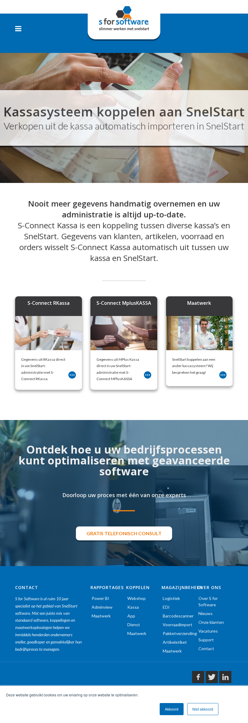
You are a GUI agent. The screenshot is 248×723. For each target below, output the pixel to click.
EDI (166, 607)
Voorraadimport (177, 624)
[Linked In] (225, 677)
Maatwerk (101, 615)
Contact (206, 648)
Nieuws (205, 613)
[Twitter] (212, 677)
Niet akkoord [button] (202, 709)
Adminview (102, 607)
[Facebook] (198, 677)
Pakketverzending (180, 633)
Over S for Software (208, 601)
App (131, 615)
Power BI (100, 598)
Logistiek (171, 598)
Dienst (133, 624)
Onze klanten (211, 622)
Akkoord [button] (171, 709)
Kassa (133, 607)
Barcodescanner (178, 615)
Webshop (136, 598)
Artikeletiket (175, 642)
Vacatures (208, 630)
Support (206, 639)
